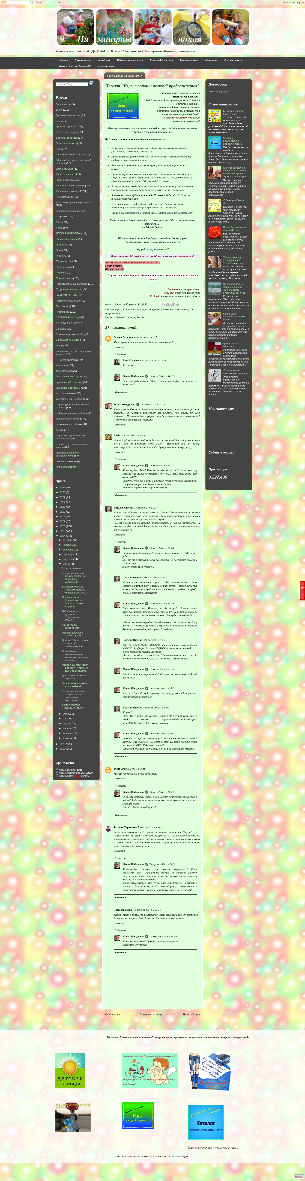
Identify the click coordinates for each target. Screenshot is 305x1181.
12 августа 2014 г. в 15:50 (147, 909)
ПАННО (60, 255)
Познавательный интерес (72, 283)
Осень (59, 250)
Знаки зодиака (64, 168)
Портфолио (103, 60)
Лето (166, 309)
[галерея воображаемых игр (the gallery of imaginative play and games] (150, 1087)
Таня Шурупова (131, 360)
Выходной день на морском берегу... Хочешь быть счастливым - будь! (234, 288)
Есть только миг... (73, 568)
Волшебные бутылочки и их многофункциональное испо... (75, 655)
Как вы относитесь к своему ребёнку (180, 296)
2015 (62, 530)
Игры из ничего (65, 174)
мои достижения (179, 309)
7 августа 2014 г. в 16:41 (151, 827)
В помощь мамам (189, 60)
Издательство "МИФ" (69, 191)
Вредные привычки (67, 126)
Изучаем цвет (64, 196)
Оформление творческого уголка (235, 372)
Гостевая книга (106, 65)
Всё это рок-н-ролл (67, 132)
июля (66, 563)
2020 (62, 506)
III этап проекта (114, 269)
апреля (67, 723)
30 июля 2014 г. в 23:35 (155, 639)
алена (117, 769)
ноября (67, 544)
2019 (62, 511)
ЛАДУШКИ (62, 216)
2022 (62, 497)
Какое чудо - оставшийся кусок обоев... (234, 316)
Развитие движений (68, 300)
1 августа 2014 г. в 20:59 (156, 707)
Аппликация (63, 104)
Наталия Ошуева (123, 507)
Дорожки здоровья (66, 137)
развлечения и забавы (69, 424)
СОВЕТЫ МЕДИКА (66, 323)
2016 (62, 526)
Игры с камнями (65, 179)
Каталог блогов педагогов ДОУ (75, 65)
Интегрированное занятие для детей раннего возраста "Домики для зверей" (235, 172)
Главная (63, 60)
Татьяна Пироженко (125, 827)
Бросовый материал (68, 115)
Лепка (59, 222)
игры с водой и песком (126, 309)
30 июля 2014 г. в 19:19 (161, 603)
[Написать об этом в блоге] (167, 304)
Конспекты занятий (68, 210)
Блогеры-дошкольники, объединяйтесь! (233, 140)
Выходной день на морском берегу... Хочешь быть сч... (74, 589)
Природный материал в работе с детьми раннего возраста (75, 667)
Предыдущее (191, 1014)
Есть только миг (66, 143)
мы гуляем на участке (69, 398)
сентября (68, 554)
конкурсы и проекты (151, 309)
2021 (62, 502)
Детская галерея (233, 60)
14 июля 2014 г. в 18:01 (154, 360)
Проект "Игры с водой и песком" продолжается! (75, 643)
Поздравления (64, 278)
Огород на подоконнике (187, 292)
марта (67, 728)
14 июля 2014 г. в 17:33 (152, 404)
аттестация (64, 370)
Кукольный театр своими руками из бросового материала (74, 577)
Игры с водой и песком (161, 60)
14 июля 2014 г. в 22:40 (133, 435)
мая (65, 718)
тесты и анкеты (66, 461)
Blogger (184, 1156)
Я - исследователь (67, 359)
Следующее (112, 1014)
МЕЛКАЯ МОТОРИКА (68, 233)
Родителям (63, 311)
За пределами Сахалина (70, 154)
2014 (62, 535)
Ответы (121, 354)
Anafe (117, 435)
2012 (62, 748)
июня (66, 713)
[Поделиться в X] (171, 304)
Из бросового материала (130, 60)
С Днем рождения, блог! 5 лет (234, 112)
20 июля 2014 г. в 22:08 (161, 548)
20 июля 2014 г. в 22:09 (161, 792)
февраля (68, 733)
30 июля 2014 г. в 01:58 (155, 577)
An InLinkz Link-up (152, 227)
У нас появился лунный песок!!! (72, 706)
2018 (62, 516)
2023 (62, 492)
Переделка (62, 267)
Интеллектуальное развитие (74, 202)
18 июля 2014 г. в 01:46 (146, 507)
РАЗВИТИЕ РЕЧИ (66, 295)
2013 (62, 743)
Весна (59, 121)
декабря (67, 539)
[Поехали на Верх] (299, 1177)
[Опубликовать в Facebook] (174, 304)
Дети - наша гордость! (230, 345)
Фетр (59, 345)
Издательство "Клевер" (70, 185)
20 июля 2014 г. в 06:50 (133, 768)
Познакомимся (82, 60)
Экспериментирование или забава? (75, 685)
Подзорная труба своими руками (72, 634)
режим (60, 429)
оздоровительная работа (71, 413)
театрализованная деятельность (67, 454)
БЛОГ (59, 109)
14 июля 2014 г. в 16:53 (146, 337)
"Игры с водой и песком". (186, 96)
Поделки (61, 272)
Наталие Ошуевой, (151, 275)
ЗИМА (59, 149)
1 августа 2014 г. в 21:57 (162, 733)
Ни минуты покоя (66, 239)
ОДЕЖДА (61, 244)
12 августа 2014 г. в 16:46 (163, 936)
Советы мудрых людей (69, 334)
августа (68, 559)
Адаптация (211, 60)
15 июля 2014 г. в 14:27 (161, 465)
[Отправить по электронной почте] (164, 304)
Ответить (119, 347)
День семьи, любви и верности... (74, 677)
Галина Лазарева (123, 337)
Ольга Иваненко (123, 910)
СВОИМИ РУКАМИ (66, 317)
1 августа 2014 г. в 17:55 (162, 688)
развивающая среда (67, 418)
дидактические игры (68, 376)
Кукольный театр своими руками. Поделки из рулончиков (73, 695)
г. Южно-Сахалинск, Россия (129, 317)
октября (68, 549)
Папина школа (64, 261)
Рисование (62, 306)
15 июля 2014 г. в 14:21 (161, 376)
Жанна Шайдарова (133, 376)
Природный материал (69, 289)
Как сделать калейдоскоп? (71, 626)
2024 (62, 487)
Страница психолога (68, 339)
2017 (62, 521)
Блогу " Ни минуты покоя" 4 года (234, 229)
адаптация (62, 365)
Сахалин (61, 328)
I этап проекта (113, 265)
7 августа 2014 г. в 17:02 (162, 864)
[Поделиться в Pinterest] (177, 304)
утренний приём (66, 466)
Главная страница (151, 1014)
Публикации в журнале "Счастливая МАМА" (71, 615)
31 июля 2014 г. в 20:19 (161, 669)
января (67, 737)
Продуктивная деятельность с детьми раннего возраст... (73, 602)
